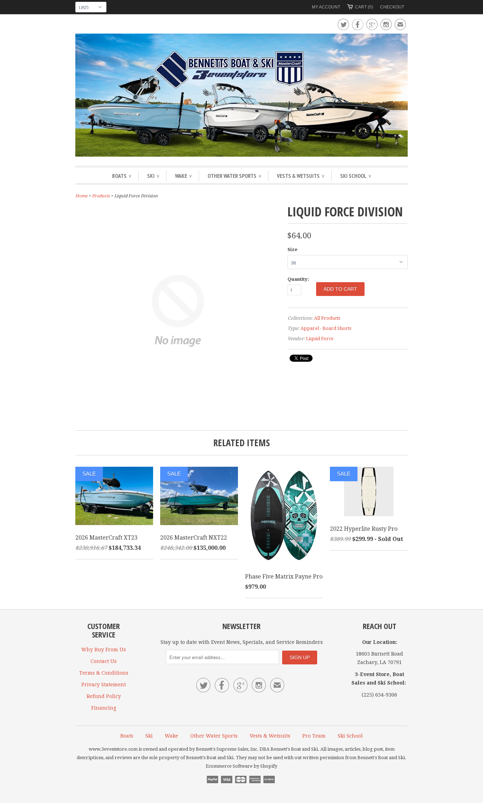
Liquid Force (319, 338)
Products (101, 195)
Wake (183, 175)
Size (292, 249)
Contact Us (104, 661)
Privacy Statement (103, 684)
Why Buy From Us (103, 649)
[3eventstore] (241, 96)
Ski (153, 175)
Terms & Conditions (103, 673)
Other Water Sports (234, 175)
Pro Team (314, 736)
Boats (121, 175)
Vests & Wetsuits (300, 175)
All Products (327, 318)
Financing (103, 708)
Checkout (392, 7)
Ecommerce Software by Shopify (241, 766)
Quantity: (298, 279)
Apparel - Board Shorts (326, 328)
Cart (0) (364, 7)
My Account (326, 7)
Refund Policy (104, 696)
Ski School (355, 175)
